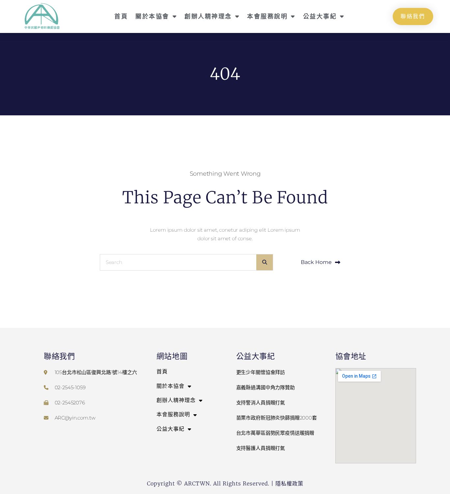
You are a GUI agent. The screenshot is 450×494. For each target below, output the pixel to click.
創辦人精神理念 (208, 16)
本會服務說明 (267, 16)
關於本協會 (152, 16)
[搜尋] (264, 262)
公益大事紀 (320, 16)
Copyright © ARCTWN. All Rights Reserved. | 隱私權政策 (225, 483)
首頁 (121, 16)
